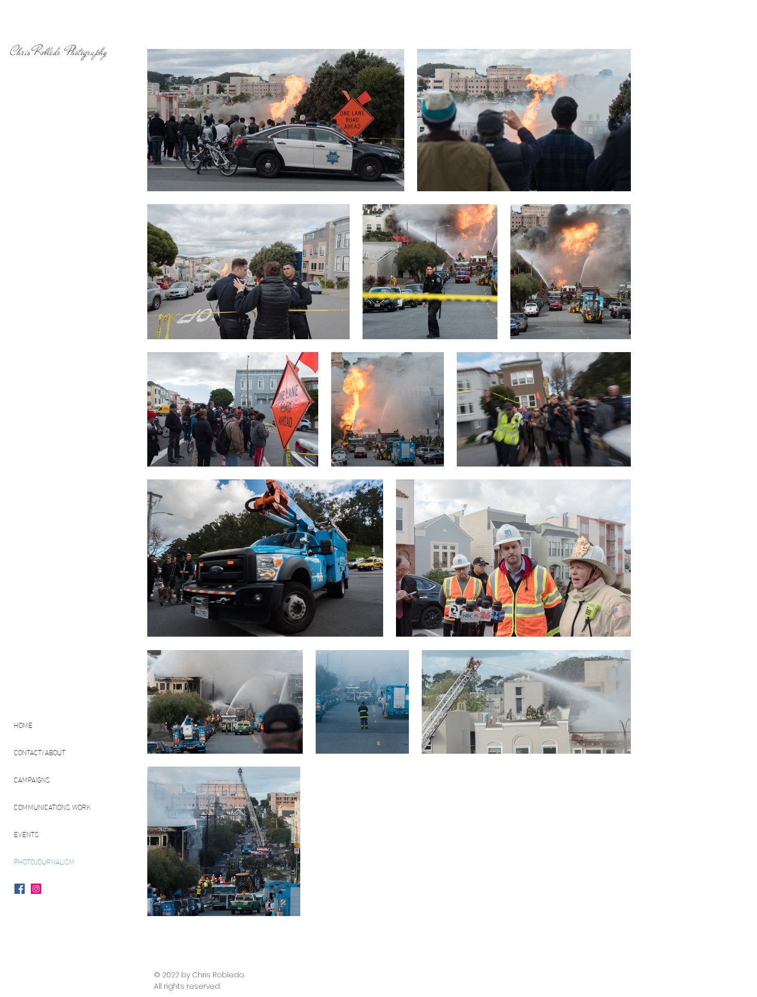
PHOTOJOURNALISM (44, 861)
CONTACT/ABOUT (39, 751)
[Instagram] (36, 889)
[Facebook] (19, 889)
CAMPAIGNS (32, 779)
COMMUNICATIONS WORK (52, 806)
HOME (23, 724)
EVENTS (26, 833)
